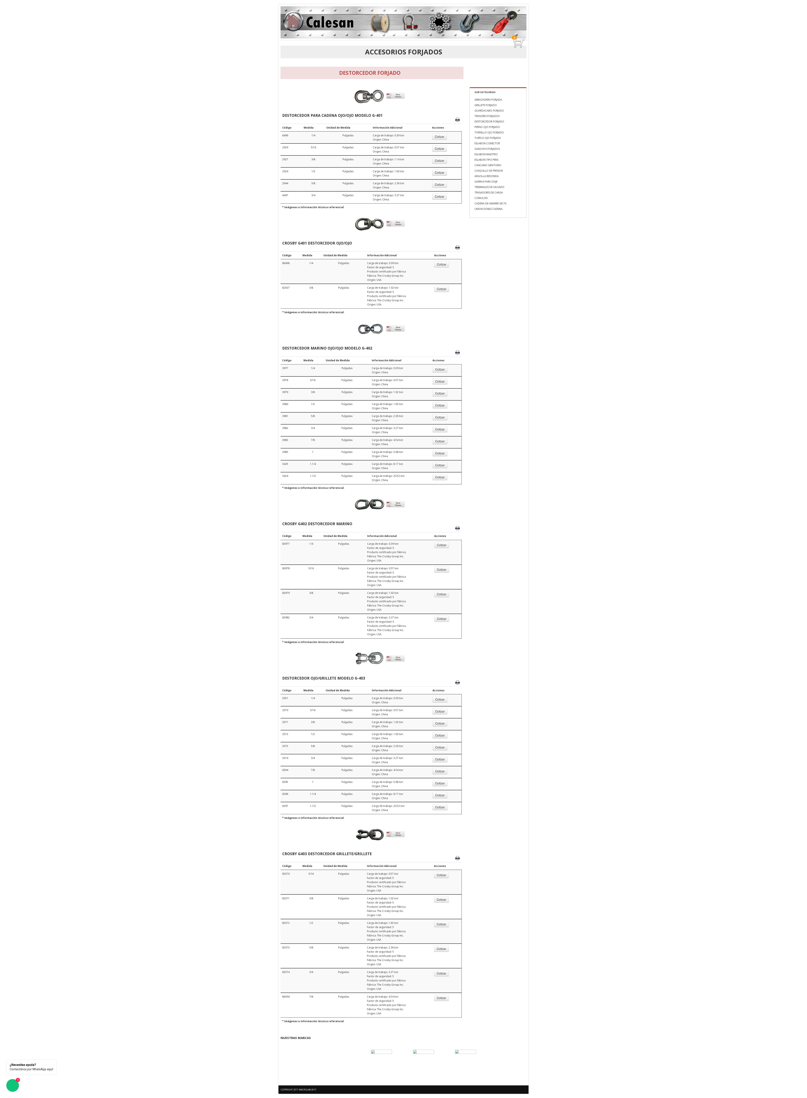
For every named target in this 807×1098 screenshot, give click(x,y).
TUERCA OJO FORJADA (488, 138)
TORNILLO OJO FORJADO (489, 132)
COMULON (481, 198)
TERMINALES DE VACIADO (489, 187)
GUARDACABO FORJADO (489, 110)
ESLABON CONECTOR (487, 143)
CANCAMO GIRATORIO (488, 165)
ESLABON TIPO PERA (486, 160)
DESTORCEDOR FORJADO (489, 121)
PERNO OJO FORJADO (487, 127)
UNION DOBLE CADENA (488, 209)
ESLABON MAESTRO (486, 154)
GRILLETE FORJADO (486, 105)
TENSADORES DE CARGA (489, 192)
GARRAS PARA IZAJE (486, 181)
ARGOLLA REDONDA (487, 176)
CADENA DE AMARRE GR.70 (490, 203)
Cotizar (439, 136)
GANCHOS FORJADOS (487, 149)
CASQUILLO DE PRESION (489, 170)
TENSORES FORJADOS (487, 116)
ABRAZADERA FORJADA (488, 99)
